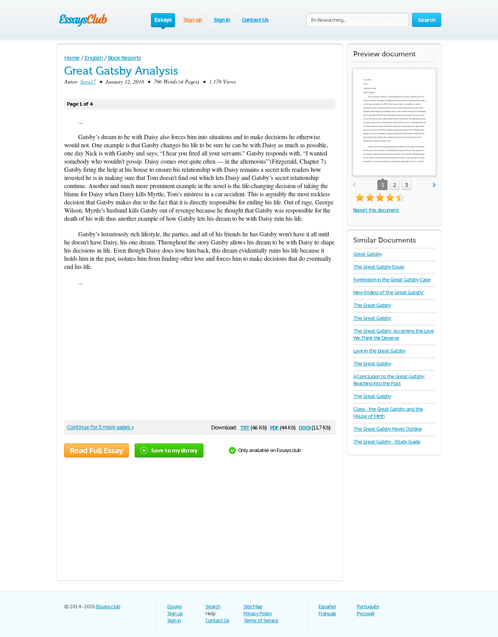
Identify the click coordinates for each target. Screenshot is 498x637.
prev (354, 185)
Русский (365, 613)
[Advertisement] (196, 355)
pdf (274, 426)
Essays (174, 606)
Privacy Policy (258, 613)
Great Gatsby (367, 254)
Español (327, 606)
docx (305, 426)
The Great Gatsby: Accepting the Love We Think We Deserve (393, 334)
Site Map (253, 606)
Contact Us (255, 19)
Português (368, 606)
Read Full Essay (96, 450)
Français (327, 613)
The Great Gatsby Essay (378, 267)
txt (244, 426)
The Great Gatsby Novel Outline (387, 429)
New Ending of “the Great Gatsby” (388, 292)
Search (212, 606)
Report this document (376, 210)
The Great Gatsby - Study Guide (386, 441)
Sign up (192, 19)
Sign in (222, 19)
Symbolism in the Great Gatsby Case (391, 279)
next (434, 185)
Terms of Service (261, 620)
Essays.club (108, 606)
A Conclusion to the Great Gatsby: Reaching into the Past (389, 380)
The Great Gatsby (372, 305)
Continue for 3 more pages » (100, 427)
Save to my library (174, 450)
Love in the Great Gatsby (379, 350)
